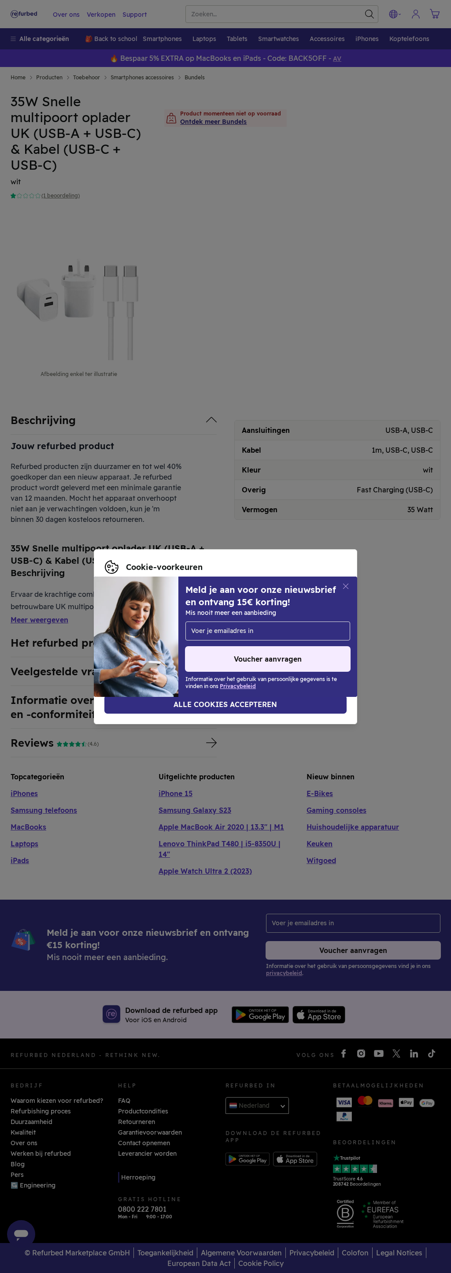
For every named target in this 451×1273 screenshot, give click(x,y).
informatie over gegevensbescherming (249, 632)
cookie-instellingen (286, 623)
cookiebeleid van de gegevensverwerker (167, 641)
